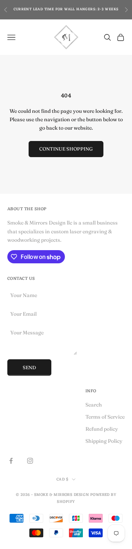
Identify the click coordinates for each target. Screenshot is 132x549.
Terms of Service (105, 416)
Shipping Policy (103, 441)
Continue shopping (66, 149)
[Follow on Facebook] (11, 460)
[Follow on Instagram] (30, 460)
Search (93, 404)
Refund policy (101, 429)
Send (29, 367)
